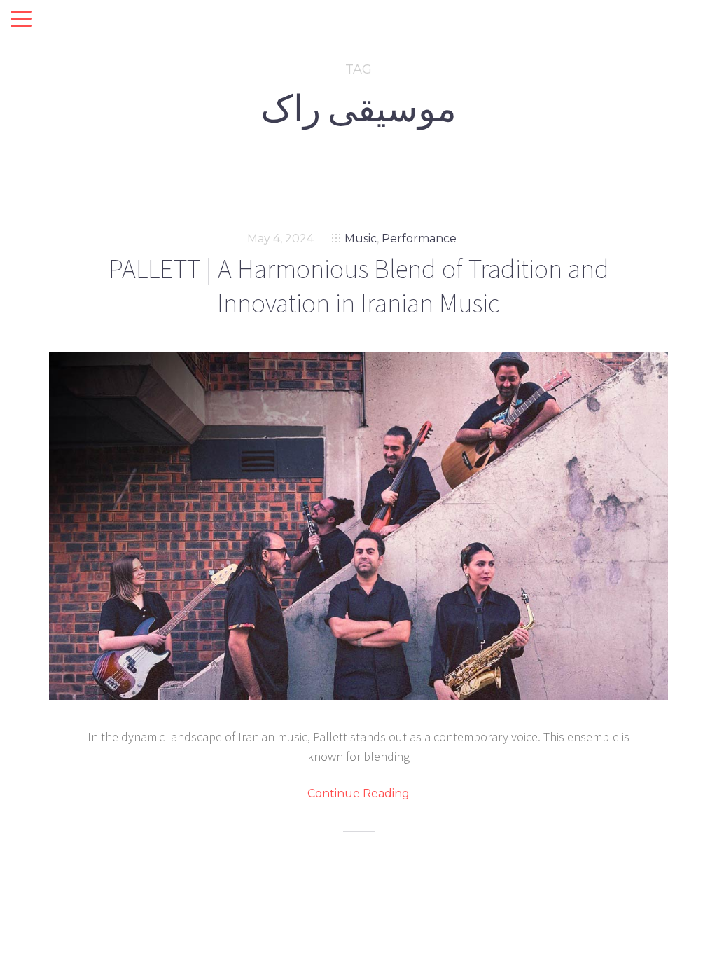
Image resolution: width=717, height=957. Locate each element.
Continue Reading (358, 793)
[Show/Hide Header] (21, 19)
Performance (419, 238)
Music (360, 238)
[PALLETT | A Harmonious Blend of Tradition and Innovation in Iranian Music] (358, 526)
